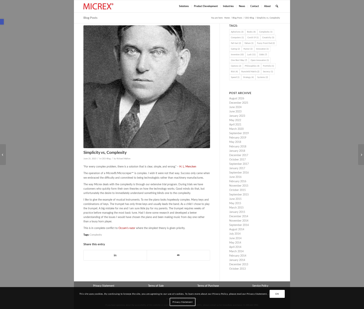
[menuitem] (184, 6)
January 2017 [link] (237, 168)
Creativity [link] (268, 38)
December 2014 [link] (238, 216)
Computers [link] (237, 38)
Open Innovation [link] (260, 60)
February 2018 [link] (237, 146)
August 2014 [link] (236, 229)
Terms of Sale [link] (156, 286)
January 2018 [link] (237, 151)
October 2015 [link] (237, 190)
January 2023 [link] (237, 116)
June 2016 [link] (235, 177)
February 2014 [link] (237, 256)
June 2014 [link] (235, 238)
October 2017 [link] (237, 159)
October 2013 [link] (237, 269)
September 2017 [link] (239, 164)
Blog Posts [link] (90, 17)
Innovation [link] (262, 49)
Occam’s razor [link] (126, 228)
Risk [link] (234, 72)
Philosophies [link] (252, 66)
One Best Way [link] (239, 60)
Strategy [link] (248, 77)
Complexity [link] (96, 235)
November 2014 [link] (238, 220)
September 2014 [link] (239, 225)
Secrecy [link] (268, 72)
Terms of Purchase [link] (208, 286)
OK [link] (277, 294)
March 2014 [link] (236, 251)
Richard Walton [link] (123, 159)
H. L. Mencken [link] (187, 166)
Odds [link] (263, 55)
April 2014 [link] (235, 247)
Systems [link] (262, 77)
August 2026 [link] (236, 98)
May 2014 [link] (235, 242)
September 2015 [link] (239, 194)
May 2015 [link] (235, 203)
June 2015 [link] (235, 199)
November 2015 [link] (238, 185)
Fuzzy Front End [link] (266, 43)
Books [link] (251, 32)
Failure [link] (249, 43)
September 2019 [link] (239, 133)
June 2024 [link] (235, 107)
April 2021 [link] (235, 124)
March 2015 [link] (236, 207)
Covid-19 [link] (253, 38)
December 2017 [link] (238, 155)
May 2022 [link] (235, 120)
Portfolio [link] (268, 66)
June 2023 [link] (235, 111)
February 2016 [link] (237, 181)
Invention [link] (237, 55)
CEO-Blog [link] (106, 159)
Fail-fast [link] (236, 43)
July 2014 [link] (235, 234)
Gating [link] (235, 49)
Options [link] (236, 66)
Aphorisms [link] (237, 32)
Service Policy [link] (260, 286)
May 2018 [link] (235, 142)
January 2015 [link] (237, 212)
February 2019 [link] (237, 137)
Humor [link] (248, 49)
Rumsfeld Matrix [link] (250, 72)
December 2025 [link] (238, 103)
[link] (2, 22)
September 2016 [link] (239, 172)
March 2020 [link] (236, 129)
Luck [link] (251, 55)
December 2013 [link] (238, 264)
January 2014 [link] (237, 260)
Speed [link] (235, 77)
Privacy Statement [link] (103, 286)
